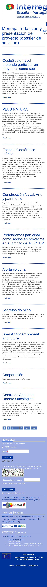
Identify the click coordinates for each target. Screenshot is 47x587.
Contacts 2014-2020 (8, 536)
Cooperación (12, 375)
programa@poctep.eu (15, 540)
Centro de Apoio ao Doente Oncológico (18, 397)
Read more (7, 97)
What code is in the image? (13, 480)
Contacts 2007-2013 (24, 536)
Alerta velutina (14, 269)
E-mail (5, 452)
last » (34, 428)
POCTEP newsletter (10, 447)
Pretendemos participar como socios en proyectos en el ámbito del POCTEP (23, 239)
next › (27, 428)
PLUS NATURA (15, 109)
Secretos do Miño (16, 310)
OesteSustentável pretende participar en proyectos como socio (20, 64)
